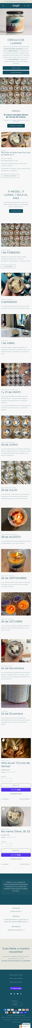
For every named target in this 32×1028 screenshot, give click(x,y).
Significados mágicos (16, 982)
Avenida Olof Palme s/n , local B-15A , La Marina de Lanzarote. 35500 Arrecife (16, 920)
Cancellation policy (16, 1022)
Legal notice (16, 1019)
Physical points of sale (16, 975)
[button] (3, 6)
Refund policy (10, 1017)
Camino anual (16, 68)
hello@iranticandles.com (15, 930)
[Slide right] (19, 897)
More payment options (16, 793)
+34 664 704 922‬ (15, 911)
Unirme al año (16, 211)
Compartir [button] (6, 799)
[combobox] (24, 1026)
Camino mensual (16, 72)
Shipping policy (7, 1019)
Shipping (3, 772)
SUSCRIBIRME (8, 266)
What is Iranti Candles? (16, 978)
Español (25, 1026)
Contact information (25, 1019)
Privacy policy (18, 1017)
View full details (24, 799)
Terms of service (26, 1017)
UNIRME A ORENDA (16, 125)
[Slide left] (12, 897)
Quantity (3, 776)
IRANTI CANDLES (15, 1015)
